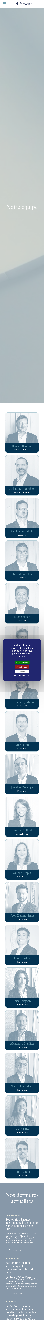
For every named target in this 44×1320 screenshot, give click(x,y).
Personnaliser (22, 671)
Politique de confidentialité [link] (22, 675)
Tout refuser (23, 667)
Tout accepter (22, 662)
